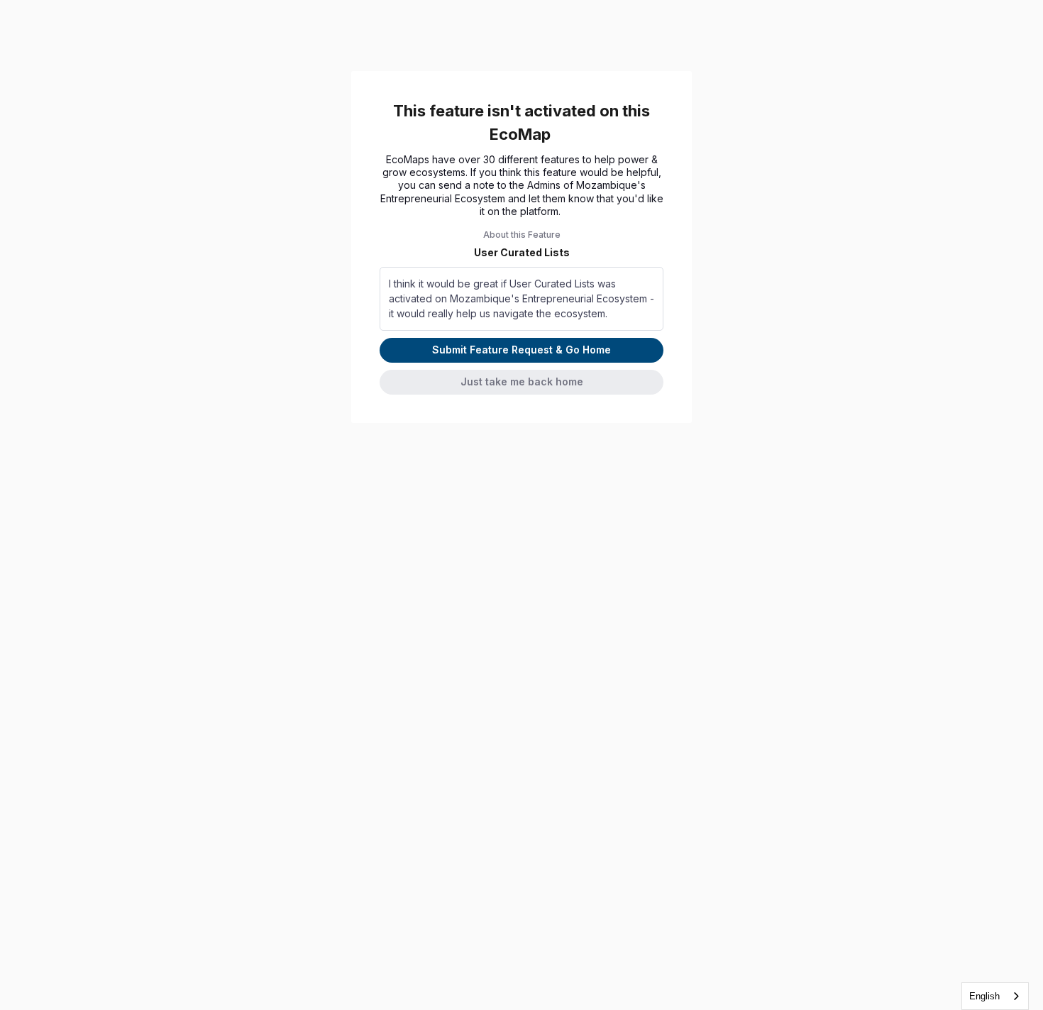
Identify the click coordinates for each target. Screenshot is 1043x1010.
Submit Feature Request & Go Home (521, 350)
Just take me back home (521, 381)
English (984, 996)
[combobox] (995, 996)
